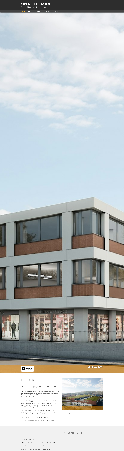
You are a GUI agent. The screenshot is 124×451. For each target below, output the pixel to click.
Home (23, 11)
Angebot (47, 11)
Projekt (30, 11)
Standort (38, 11)
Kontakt (55, 11)
